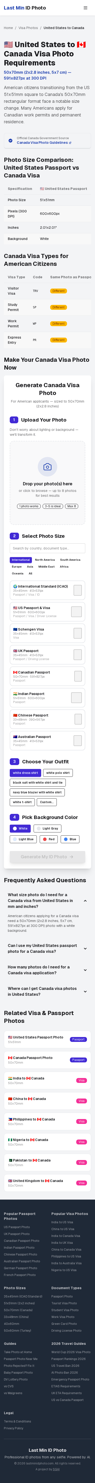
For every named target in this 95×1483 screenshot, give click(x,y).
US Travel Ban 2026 (65, 1366)
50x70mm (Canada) (18, 1310)
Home (8, 28)
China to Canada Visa (66, 1250)
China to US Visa (62, 1229)
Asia (30, 566)
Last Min (25, 8)
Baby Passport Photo (18, 1373)
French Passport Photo (20, 1275)
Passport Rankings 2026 (68, 1359)
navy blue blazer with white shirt (37, 792)
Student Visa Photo (64, 1310)
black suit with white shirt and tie (38, 783)
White (23, 828)
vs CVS (9, 1386)
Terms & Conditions (17, 1421)
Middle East (46, 566)
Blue (73, 839)
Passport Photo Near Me (21, 1359)
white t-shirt (22, 802)
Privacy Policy (13, 1428)
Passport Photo (62, 1296)
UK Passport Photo (16, 1234)
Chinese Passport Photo (20, 1254)
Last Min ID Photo (47, 1450)
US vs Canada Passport (67, 1400)
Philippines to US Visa (66, 1256)
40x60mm (11, 1324)
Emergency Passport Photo (70, 1379)
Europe (17, 566)
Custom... (47, 802)
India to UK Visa (62, 1243)
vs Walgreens (13, 1393)
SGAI (56, 1469)
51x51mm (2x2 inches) (19, 1303)
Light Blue (26, 839)
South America (70, 559)
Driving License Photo (66, 1331)
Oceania (17, 573)
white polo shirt (58, 773)
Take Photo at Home (18, 1352)
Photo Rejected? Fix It (19, 1366)
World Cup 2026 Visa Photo (70, 1352)
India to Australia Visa (66, 1263)
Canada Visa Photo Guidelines (42, 142)
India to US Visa (62, 1222)
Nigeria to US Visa (63, 1270)
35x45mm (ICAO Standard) (23, 1296)
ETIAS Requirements (65, 1386)
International (21, 559)
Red (52, 839)
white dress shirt (25, 773)
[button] (85, 8)
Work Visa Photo (62, 1317)
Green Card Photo (64, 1324)
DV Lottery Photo (16, 1379)
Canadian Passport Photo (21, 1241)
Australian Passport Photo (22, 1261)
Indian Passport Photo (19, 1248)
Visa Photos (28, 28)
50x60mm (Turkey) (17, 1331)
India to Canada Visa (65, 1236)
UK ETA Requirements (66, 1393)
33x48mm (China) (16, 1317)
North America (45, 559)
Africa (64, 566)
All (30, 573)
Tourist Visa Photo (64, 1303)
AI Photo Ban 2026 (64, 1373)
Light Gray (50, 828)
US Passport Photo (17, 1227)
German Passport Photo (20, 1268)
